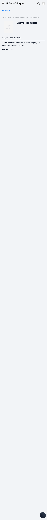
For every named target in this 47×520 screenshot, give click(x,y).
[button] (43, 3)
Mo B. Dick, (25, 42)
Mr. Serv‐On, (13, 45)
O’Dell (21, 45)
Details (36, 17)
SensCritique (6, 17)
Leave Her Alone (27, 17)
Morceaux (16, 17)
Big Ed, (34, 42)
